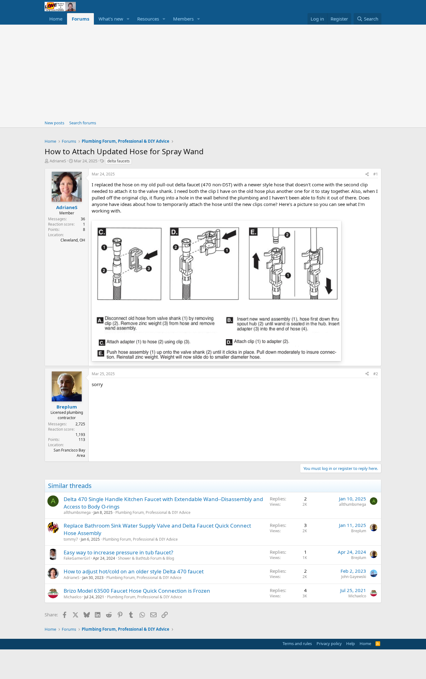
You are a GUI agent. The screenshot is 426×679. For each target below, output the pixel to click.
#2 (375, 373)
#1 (375, 174)
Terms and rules (297, 643)
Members (183, 19)
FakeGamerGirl (77, 558)
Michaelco (72, 597)
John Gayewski (353, 576)
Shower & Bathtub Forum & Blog (146, 558)
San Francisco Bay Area (69, 452)
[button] (128, 19)
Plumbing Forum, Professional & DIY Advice (153, 512)
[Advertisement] (213, 71)
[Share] (367, 174)
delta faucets (118, 161)
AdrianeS (58, 161)
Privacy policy (329, 643)
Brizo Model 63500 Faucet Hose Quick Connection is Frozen (137, 590)
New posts (54, 123)
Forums (80, 19)
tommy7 (71, 539)
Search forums (82, 123)
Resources (148, 19)
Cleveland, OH (73, 240)
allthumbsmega (77, 512)
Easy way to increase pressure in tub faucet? (118, 552)
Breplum (358, 530)
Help (350, 643)
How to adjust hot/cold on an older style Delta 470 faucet (134, 571)
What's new (111, 19)
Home (55, 19)
